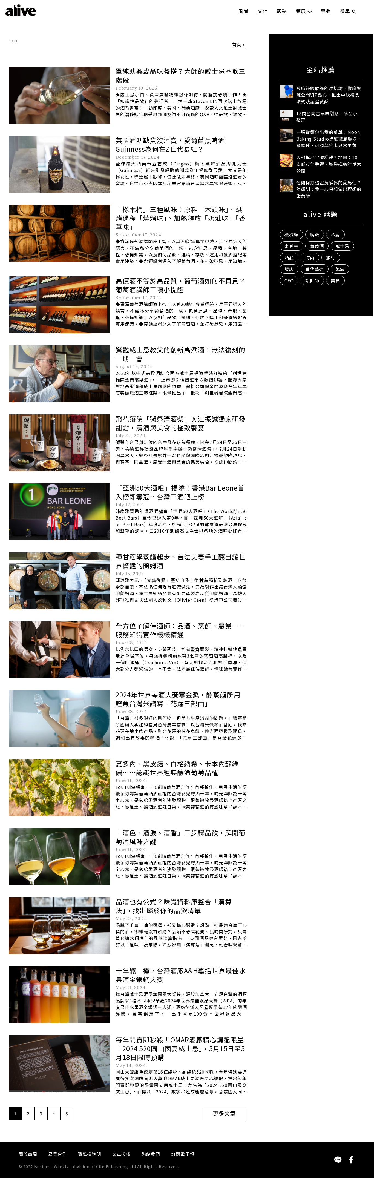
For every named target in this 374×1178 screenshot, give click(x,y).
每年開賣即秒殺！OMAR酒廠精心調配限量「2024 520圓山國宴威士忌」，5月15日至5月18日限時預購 (180, 1048)
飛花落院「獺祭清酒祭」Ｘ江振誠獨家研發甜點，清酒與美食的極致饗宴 (181, 423)
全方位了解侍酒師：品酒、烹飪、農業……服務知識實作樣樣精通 (180, 630)
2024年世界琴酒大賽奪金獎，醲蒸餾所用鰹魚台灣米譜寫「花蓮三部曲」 (178, 699)
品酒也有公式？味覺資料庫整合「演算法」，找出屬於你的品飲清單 (174, 906)
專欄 (326, 11)
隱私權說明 (89, 1154)
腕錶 (314, 234)
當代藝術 (314, 269)
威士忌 (342, 246)
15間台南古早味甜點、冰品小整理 (327, 116)
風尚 (243, 11)
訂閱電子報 (182, 1154)
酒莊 (289, 257)
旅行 (330, 257)
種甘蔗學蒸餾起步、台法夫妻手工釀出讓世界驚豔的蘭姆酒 (181, 561)
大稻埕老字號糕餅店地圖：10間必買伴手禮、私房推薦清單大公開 (328, 164)
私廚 (335, 234)
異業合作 (57, 1154)
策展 (301, 11)
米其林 (291, 246)
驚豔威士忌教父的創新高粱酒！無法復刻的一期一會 (181, 354)
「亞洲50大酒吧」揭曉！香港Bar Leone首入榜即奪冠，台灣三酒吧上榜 (180, 492)
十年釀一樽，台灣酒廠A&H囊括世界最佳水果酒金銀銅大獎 (181, 975)
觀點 (282, 11)
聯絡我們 (151, 1154)
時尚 (310, 257)
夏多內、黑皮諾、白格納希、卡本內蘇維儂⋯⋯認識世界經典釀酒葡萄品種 (177, 768)
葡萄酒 (317, 246)
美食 (335, 280)
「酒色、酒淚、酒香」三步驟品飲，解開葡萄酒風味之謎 (181, 837)
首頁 (236, 44)
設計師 (312, 280)
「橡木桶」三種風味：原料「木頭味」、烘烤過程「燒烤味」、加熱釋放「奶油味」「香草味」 (181, 217)
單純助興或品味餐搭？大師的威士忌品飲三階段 (181, 75)
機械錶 (291, 234)
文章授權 (121, 1154)
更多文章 (224, 1113)
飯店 (289, 269)
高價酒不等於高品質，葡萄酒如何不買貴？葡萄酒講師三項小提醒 (181, 285)
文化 (262, 11)
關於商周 (28, 1154)
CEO (289, 280)
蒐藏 (340, 269)
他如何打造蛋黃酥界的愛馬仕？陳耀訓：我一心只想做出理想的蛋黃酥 (328, 189)
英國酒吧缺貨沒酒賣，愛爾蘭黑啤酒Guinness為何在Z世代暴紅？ (170, 144)
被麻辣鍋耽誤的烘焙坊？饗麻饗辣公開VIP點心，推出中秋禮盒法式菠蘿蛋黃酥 (328, 95)
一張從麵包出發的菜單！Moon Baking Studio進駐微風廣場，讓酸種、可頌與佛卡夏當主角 (329, 138)
